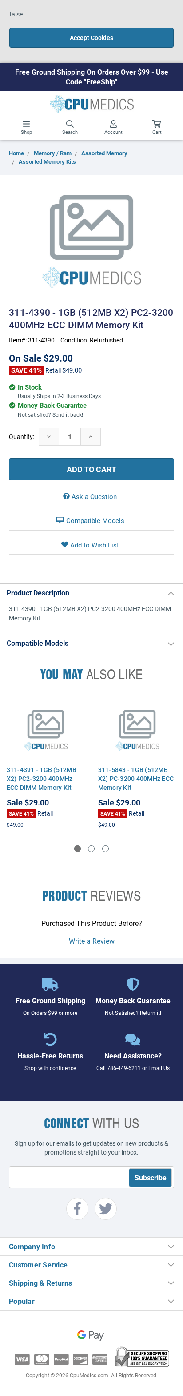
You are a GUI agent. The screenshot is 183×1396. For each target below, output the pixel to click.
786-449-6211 (124, 1067)
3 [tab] (105, 848)
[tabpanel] (46, 762)
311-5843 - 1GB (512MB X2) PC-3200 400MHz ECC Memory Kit (136, 778)
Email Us (159, 1067)
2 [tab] (91, 848)
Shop (26, 132)
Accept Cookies (91, 37)
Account (113, 132)
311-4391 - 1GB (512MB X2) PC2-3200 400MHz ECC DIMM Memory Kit (41, 778)
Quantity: (21, 436)
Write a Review (92, 940)
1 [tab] (77, 848)
